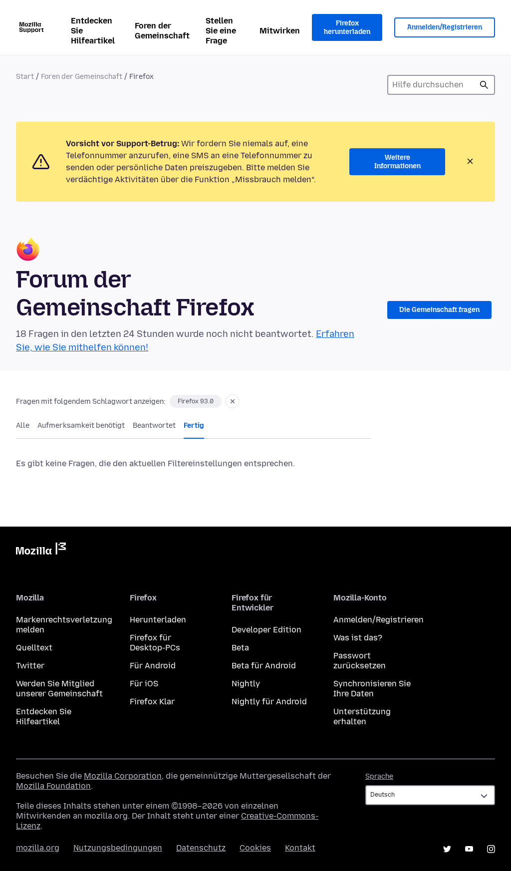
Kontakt (300, 848)
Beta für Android (264, 665)
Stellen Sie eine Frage (221, 30)
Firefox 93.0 (196, 401)
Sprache (379, 776)
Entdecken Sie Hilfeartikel (93, 30)
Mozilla (41, 551)
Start (25, 76)
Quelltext (34, 647)
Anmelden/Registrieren (444, 27)
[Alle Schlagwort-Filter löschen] (233, 401)
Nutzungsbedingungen (117, 848)
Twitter (30, 665)
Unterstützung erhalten (362, 716)
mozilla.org (37, 848)
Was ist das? (357, 637)
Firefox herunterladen (347, 27)
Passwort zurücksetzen (359, 660)
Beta (240, 647)
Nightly (246, 683)
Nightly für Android (269, 701)
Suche (484, 85)
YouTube (469, 849)
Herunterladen (158, 619)
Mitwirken (279, 30)
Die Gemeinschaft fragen (439, 309)
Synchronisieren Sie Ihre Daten (372, 688)
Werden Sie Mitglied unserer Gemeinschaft (59, 688)
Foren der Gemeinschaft (162, 30)
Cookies (255, 848)
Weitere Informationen (397, 162)
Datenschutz (201, 848)
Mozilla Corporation (123, 776)
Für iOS (144, 683)
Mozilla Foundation (53, 786)
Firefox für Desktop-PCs (155, 642)
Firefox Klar (152, 701)
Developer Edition (266, 629)
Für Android (153, 665)
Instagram (491, 849)
